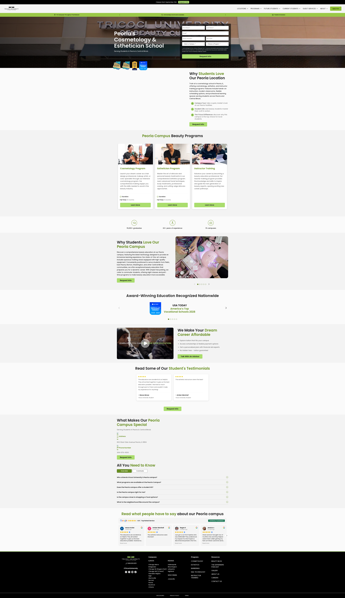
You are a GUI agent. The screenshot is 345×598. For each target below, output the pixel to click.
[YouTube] (132, 572)
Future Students (271, 9)
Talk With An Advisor (190, 356)
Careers (214, 578)
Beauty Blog (216, 561)
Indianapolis (172, 565)
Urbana (151, 587)
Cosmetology (197, 561)
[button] (197, 284)
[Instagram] (126, 572)
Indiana (171, 561)
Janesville (171, 579)
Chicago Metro (153, 565)
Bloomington (172, 567)
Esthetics (195, 565)
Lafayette (171, 569)
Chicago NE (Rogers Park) (157, 569)
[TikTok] (135, 572)
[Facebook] (129, 572)
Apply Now (336, 9)
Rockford (151, 585)
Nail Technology (198, 572)
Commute (140, 471)
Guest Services (309, 9)
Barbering (195, 568)
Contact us (216, 581)
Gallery (214, 570)
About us (215, 574)
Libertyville (152, 578)
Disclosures (160, 595)
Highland (171, 571)
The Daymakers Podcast (217, 566)
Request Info (183, 2)
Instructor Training (196, 576)
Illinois (151, 561)
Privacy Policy (174, 595)
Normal (151, 580)
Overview (124, 471)
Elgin (150, 576)
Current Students (290, 9)
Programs (255, 9)
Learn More (135, 205)
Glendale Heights (154, 574)
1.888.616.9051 (132, 563)
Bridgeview (152, 567)
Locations (241, 9)
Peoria (150, 583)
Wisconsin (172, 575)
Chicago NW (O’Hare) (156, 571)
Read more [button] (151, 543)
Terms (187, 595)
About (323, 9)
